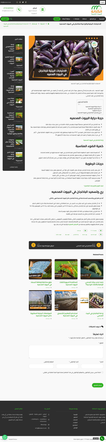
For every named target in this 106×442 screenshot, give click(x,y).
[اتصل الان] (102, 438)
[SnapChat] (17, 2)
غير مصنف (79, 230)
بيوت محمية (84, 234)
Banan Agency (77, 439)
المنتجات (75, 422)
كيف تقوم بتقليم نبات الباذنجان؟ (93, 186)
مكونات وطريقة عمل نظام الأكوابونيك (9, 142)
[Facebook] (26, 2)
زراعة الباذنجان (76, 234)
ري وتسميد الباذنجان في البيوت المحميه (89, 113)
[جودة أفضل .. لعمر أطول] (96, 10)
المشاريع (75, 425)
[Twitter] (23, 2)
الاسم (101, 361)
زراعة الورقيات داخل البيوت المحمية (10, 89)
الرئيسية (76, 414)
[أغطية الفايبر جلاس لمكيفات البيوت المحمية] (19, 59)
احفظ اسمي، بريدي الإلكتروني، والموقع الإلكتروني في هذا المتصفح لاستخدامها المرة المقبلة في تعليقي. (72, 372)
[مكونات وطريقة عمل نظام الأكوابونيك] (19, 142)
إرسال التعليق (98, 385)
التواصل (75, 427)
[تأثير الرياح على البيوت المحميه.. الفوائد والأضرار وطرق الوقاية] (19, 127)
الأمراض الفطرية (73, 224)
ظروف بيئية (67, 234)
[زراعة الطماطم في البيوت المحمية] (19, 46)
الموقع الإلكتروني (49, 361)
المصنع (76, 417)
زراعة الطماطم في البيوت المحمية (9, 47)
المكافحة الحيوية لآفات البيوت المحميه (9, 116)
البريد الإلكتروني (74, 361)
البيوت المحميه (93, 234)
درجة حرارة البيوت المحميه (93, 107)
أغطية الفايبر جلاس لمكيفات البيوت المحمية (13, 61)
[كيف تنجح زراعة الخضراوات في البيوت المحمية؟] (19, 154)
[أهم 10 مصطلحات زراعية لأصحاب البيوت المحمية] (19, 73)
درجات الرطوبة (96, 111)
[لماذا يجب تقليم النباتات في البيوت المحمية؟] (19, 100)
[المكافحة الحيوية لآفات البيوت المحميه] (19, 115)
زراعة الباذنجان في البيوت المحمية (93, 140)
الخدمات (75, 420)
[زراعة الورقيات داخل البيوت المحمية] (19, 88)
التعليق (101, 343)
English (103, 2)
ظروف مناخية (58, 234)
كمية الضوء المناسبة (94, 109)
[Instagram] (20, 2)
